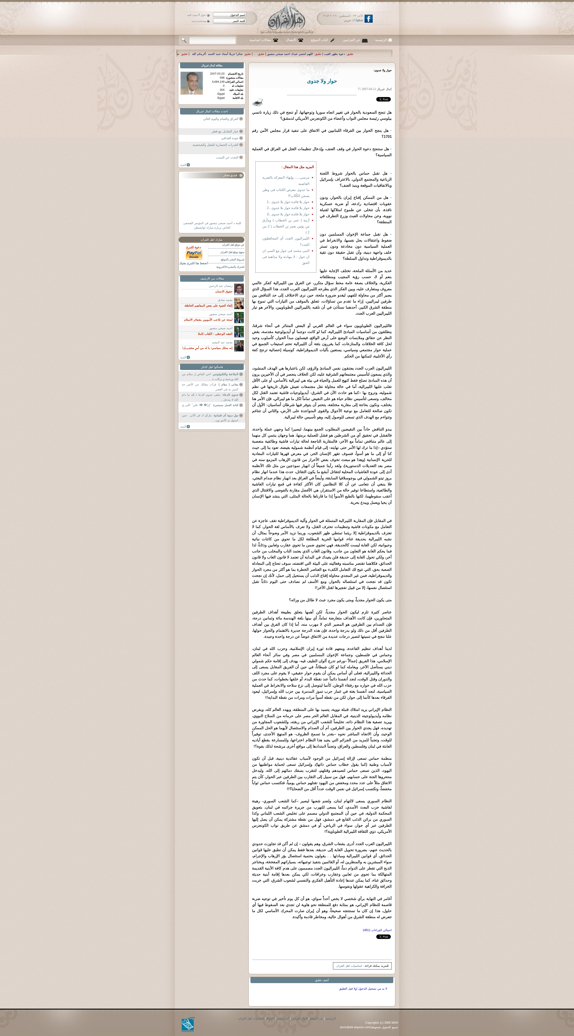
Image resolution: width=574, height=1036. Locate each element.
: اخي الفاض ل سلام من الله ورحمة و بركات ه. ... (210, 376)
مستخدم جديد (199, 21)
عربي (347, 20)
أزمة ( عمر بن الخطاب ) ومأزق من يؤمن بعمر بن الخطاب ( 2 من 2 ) (285, 226)
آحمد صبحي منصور (221, 314)
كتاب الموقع (319, 40)
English (358, 20)
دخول (203, 15)
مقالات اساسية (260, 40)
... (368, 54)
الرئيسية (381, 40)
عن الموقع (316, 1018)
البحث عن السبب (227, 157)
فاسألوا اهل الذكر (212, 367)
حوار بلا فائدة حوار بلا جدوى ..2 (288, 208)
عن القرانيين (351, 40)
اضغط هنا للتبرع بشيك (193, 263)
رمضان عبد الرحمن (221, 286)
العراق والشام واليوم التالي (220, 119)
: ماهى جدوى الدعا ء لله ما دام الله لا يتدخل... (210, 397)
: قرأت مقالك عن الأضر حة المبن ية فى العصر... (210, 387)
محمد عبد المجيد (222, 342)
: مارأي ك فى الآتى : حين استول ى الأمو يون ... (210, 418)
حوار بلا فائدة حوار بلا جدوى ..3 (288, 214)
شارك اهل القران (211, 239)
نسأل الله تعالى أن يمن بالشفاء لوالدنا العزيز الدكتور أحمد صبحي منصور (248, 54)
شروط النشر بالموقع (232, 259)
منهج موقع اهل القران (232, 252)
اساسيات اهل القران (349, 965)
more (185, 165)
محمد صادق (225, 300)
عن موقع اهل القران (233, 244)
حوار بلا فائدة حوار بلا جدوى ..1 (288, 202)
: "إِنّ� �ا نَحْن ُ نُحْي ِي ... (210, 407)
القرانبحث (283, 1018)
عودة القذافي (229, 138)
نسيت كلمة (192, 15)
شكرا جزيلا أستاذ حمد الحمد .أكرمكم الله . (329, 54)
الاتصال (291, 40)
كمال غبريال (208, 65)
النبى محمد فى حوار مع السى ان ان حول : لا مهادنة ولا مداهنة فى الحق (285, 257)
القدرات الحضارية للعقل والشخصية (215, 145)
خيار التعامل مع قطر (225, 131)
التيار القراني (300, 1018)
